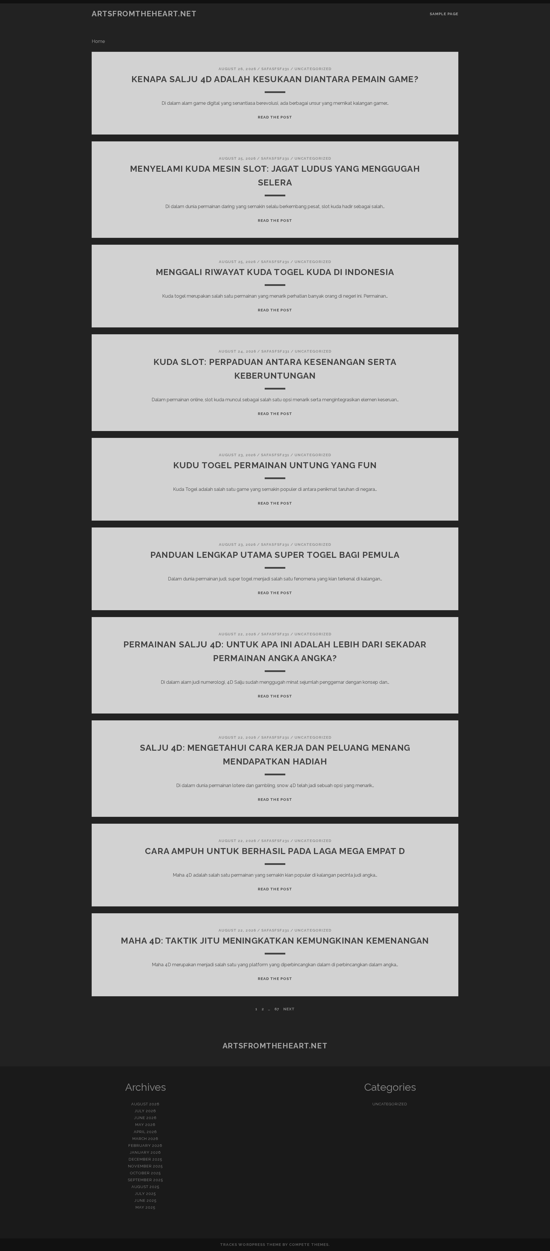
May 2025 (145, 1207)
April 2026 (145, 1132)
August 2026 (145, 1104)
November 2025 (145, 1166)
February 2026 (145, 1145)
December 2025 (145, 1159)
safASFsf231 (275, 69)
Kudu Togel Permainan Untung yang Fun (275, 465)
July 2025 (145, 1193)
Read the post (275, 117)
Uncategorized (312, 69)
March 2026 (145, 1139)
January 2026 (145, 1152)
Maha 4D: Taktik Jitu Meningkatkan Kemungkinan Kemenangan (275, 941)
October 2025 (145, 1173)
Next (289, 1009)
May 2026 (145, 1124)
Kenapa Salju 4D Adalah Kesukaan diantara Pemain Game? (275, 79)
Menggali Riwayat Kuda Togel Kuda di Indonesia (275, 272)
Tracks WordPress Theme (250, 1244)
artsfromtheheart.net (144, 13)
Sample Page (444, 14)
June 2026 (145, 1118)
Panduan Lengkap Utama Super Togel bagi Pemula (275, 555)
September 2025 (145, 1180)
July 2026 (145, 1111)
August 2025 (145, 1187)
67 (276, 1009)
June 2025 (145, 1200)
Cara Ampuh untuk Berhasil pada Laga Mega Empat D (275, 851)
